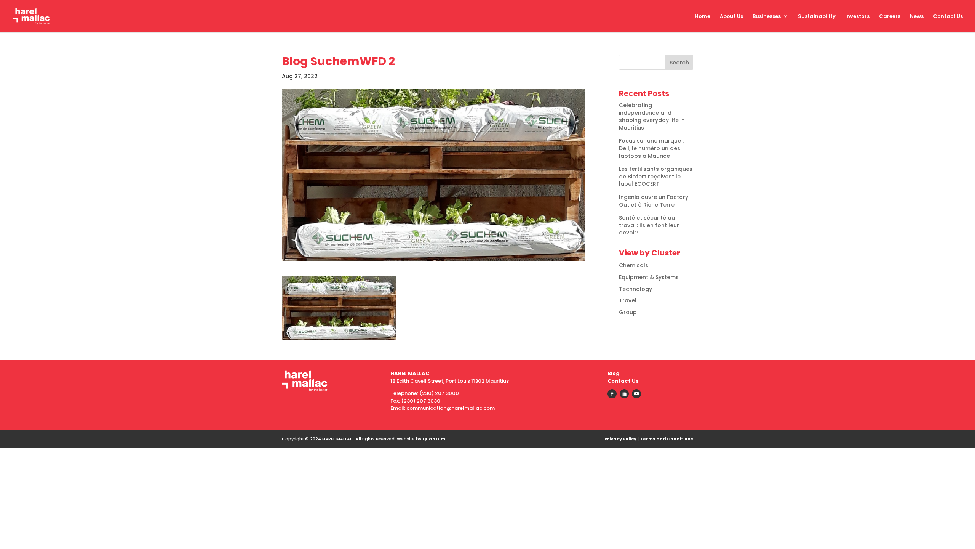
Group (628, 312)
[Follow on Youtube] (636, 393)
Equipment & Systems (649, 277)
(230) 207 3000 (439, 393)
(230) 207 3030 (420, 401)
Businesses (767, 16)
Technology (635, 289)
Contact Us (948, 16)
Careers (889, 16)
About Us (731, 16)
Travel (627, 300)
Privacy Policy (620, 439)
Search (679, 62)
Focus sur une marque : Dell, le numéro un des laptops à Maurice (651, 148)
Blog (613, 373)
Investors (857, 16)
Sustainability (817, 16)
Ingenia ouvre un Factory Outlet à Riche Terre (653, 201)
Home (702, 16)
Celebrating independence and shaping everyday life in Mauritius (652, 116)
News (917, 16)
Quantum (433, 439)
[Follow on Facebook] (612, 393)
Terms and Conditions (666, 439)
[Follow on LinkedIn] (624, 393)
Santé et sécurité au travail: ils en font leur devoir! (649, 225)
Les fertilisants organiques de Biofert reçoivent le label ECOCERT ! (655, 176)
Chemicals (633, 265)
